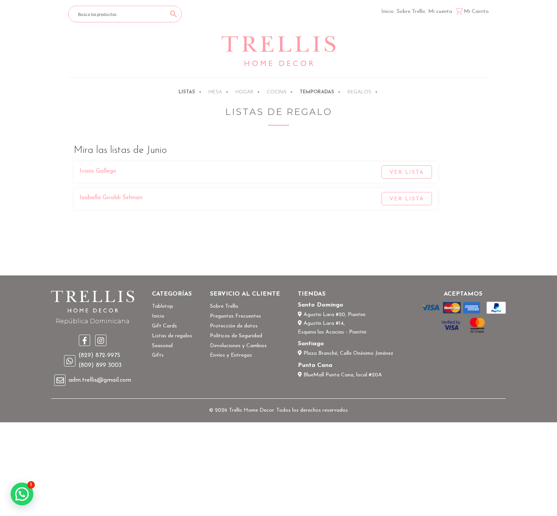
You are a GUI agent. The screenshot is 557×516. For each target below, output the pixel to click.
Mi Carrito (476, 11)
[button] (22, 494)
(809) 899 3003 (100, 365)
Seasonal (162, 346)
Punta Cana (315, 365)
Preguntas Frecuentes (235, 316)
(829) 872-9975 (99, 355)
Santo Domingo (320, 305)
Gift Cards (164, 326)
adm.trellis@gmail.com (100, 380)
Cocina (276, 92)
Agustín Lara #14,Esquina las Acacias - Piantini (332, 328)
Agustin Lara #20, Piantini (333, 315)
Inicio (387, 11)
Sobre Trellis (411, 11)
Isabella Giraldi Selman (111, 198)
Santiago (311, 344)
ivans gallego (98, 171)
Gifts (158, 355)
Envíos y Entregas (231, 355)
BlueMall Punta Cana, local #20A (342, 375)
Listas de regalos (172, 336)
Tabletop (162, 306)
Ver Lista (407, 172)
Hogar (244, 92)
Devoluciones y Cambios (238, 346)
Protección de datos (234, 326)
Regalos (359, 92)
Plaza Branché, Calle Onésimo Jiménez (347, 353)
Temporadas (317, 92)
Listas (186, 92)
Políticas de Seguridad (236, 336)
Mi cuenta (440, 11)
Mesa (215, 92)
